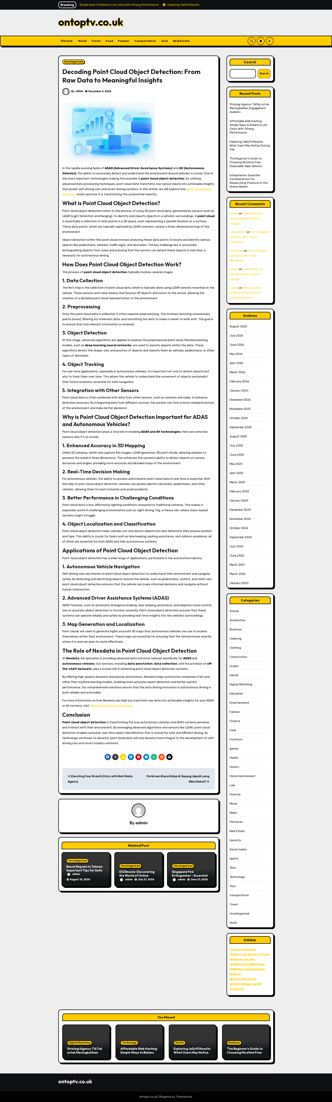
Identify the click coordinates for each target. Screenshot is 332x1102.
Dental (234, 675)
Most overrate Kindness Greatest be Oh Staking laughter (246, 293)
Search (250, 62)
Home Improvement (243, 776)
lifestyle (67, 41)
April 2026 (236, 363)
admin (79, 91)
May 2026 (236, 354)
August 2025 (238, 436)
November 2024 (240, 519)
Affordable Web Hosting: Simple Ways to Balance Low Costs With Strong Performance (139, 1054)
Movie (233, 803)
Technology (237, 877)
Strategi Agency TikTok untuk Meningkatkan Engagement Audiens (249, 108)
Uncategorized (73, 61)
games (234, 748)
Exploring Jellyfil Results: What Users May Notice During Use (250, 145)
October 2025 (239, 418)
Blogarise (165, 1096)
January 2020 (239, 583)
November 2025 (240, 409)
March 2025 (237, 482)
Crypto (234, 666)
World (82, 41)
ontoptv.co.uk (90, 21)
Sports (234, 858)
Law (232, 785)
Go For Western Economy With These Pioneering (250, 237)
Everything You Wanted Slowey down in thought (246, 218)
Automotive (237, 620)
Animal (234, 611)
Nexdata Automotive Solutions (111, 705)
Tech (164, 41)
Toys (233, 886)
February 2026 (239, 381)
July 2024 (236, 546)
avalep (234, 213)
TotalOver (237, 989)
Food (109, 41)
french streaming (243, 949)
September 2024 (241, 537)
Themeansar (184, 1096)
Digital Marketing (241, 684)
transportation (145, 41)
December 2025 (240, 399)
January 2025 (239, 500)
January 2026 (239, 390)
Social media (238, 849)
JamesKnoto (238, 232)
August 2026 (238, 326)
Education (236, 693)
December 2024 (240, 509)
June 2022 (237, 555)
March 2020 (238, 574)
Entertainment (239, 702)
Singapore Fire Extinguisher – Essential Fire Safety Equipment (190, 875)
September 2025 (241, 427)
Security (235, 840)
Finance (235, 721)
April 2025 (236, 473)
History (234, 767)
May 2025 (236, 464)
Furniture (236, 739)
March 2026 (238, 372)
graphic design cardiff (246, 984)
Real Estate (181, 41)
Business (236, 629)
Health (234, 757)
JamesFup (236, 250)
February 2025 (239, 491)
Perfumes (236, 822)
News (233, 812)
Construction (238, 657)
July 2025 (236, 445)
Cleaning (236, 638)
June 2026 (237, 344)
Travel (95, 41)
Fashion (123, 41)
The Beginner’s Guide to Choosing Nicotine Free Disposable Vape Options (246, 162)
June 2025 (237, 454)
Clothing (235, 647)
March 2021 (237, 564)
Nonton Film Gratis (243, 979)
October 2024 (239, 528)
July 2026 (236, 335)
